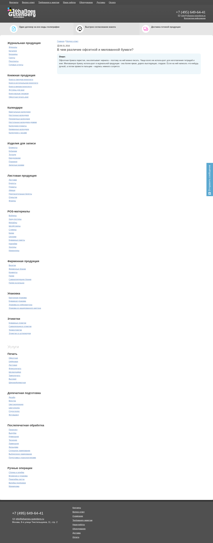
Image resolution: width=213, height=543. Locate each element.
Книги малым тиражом (19, 94)
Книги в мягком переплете (20, 87)
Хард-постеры (15, 219)
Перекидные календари (19, 119)
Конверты (13, 272)
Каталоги (13, 51)
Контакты (13, 2)
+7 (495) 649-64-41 (191, 12)
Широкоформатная (17, 383)
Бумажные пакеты (17, 240)
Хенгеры (12, 247)
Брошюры (13, 54)
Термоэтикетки (15, 330)
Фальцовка (13, 447)
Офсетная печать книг (19, 97)
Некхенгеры (14, 250)
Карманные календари (19, 129)
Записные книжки (16, 165)
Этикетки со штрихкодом (20, 333)
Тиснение (13, 440)
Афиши (12, 190)
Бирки (11, 233)
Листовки (13, 180)
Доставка (101, 2)
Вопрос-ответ (28, 2)
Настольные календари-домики (23, 122)
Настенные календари (19, 115)
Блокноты (13, 148)
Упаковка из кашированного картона (25, 308)
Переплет (13, 430)
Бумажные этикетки (17, 323)
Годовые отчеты (16, 65)
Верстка (12, 401)
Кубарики (13, 151)
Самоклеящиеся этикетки (20, 326)
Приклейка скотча (16, 479)
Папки (11, 276)
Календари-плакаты (18, 126)
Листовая (13, 365)
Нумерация (14, 436)
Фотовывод (14, 415)
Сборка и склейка (16, 472)
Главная (60, 41)
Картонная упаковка (18, 298)
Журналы (13, 47)
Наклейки (13, 244)
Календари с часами (18, 133)
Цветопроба (14, 408)
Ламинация (14, 444)
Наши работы (69, 2)
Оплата (112, 2)
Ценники (12, 237)
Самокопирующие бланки (20, 279)
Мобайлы (13, 223)
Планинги (13, 162)
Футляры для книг (16, 90)
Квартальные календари (20, 112)
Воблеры (13, 216)
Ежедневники (15, 158)
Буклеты (12, 183)
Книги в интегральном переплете (23, 83)
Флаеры (12, 201)
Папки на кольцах (16, 283)
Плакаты (13, 187)
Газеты (12, 58)
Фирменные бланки (17, 269)
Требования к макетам (48, 2)
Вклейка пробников (17, 483)
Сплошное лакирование (19, 451)
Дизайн (12, 397)
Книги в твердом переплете (21, 79)
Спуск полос (14, 411)
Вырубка (12, 433)
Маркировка (14, 486)
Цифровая (13, 361)
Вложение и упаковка (18, 476)
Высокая (12, 379)
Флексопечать (15, 368)
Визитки (12, 265)
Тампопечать (14, 375)
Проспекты (14, 61)
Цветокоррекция (16, 404)
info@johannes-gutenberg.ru (193, 15)
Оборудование (86, 2)
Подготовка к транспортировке (22, 458)
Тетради (12, 155)
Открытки (13, 197)
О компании (78, 516)
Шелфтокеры (15, 226)
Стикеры (13, 230)
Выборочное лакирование (20, 454)
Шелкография (15, 372)
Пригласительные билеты (20, 194)
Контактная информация (195, 18)
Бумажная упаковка (17, 301)
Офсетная (13, 358)
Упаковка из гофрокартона (20, 305)
